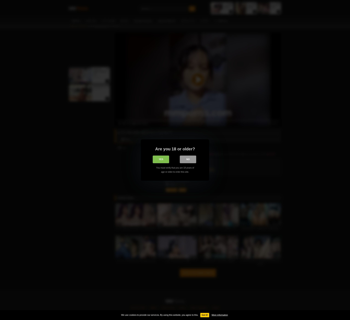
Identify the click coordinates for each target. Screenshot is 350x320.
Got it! (205, 315)
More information (220, 315)
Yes (161, 159)
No (188, 159)
